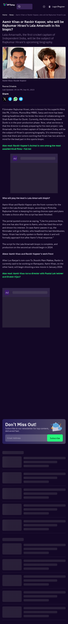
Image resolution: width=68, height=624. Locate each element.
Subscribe (55, 438)
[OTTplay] (9, 6)
